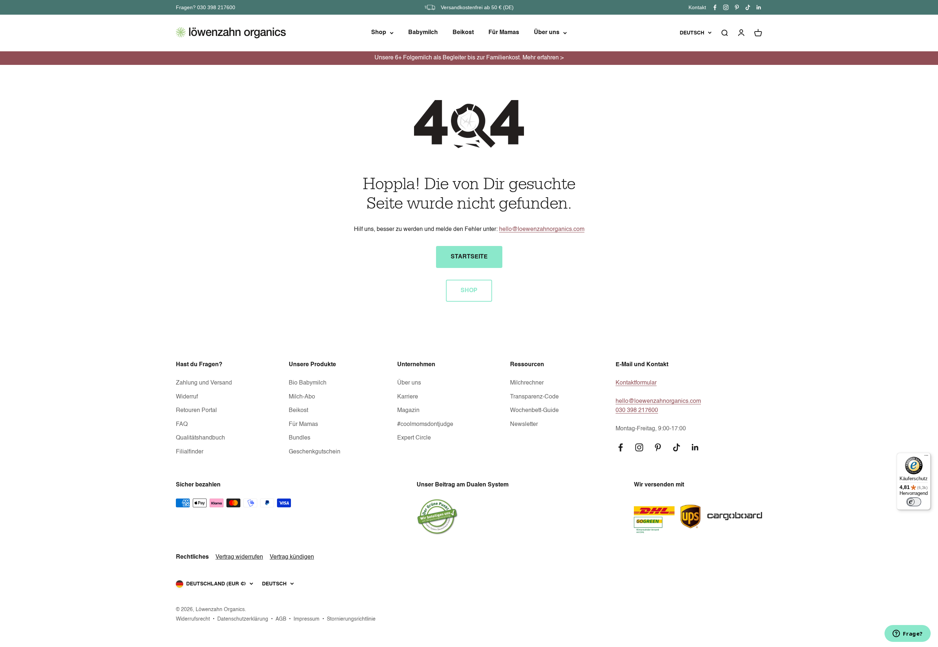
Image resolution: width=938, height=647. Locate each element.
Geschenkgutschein (314, 452)
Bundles (299, 438)
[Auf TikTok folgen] (748, 7)
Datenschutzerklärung (242, 619)
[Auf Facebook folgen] (715, 7)
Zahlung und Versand (204, 383)
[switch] (913, 501)
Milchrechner (527, 383)
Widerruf (187, 397)
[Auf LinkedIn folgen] (759, 7)
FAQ (182, 424)
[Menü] (926, 457)
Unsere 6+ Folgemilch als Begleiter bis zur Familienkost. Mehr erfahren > (469, 58)
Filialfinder (189, 452)
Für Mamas (503, 33)
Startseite (469, 257)
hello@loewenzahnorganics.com (541, 229)
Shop (378, 33)
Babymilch (423, 33)
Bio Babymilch (307, 383)
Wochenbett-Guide (534, 410)
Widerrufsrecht (193, 619)
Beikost (463, 33)
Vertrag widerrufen (239, 557)
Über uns (547, 33)
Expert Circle (414, 438)
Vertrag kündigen (292, 557)
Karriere (407, 397)
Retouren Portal (196, 410)
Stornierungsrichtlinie (351, 619)
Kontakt (697, 7)
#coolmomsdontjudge (425, 424)
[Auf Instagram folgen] (726, 7)
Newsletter (524, 424)
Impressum (306, 619)
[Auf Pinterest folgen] (737, 7)
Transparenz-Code (534, 397)
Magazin (408, 410)
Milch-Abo (302, 397)
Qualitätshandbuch (200, 438)
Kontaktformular (636, 383)
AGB (281, 619)
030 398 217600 (637, 410)
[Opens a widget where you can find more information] (908, 634)
